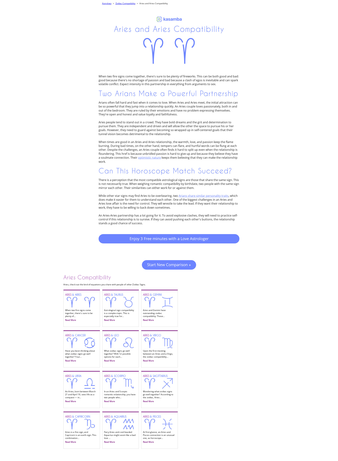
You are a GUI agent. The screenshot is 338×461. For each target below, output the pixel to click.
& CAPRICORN (80, 429)
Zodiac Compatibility (125, 3)
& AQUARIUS (120, 429)
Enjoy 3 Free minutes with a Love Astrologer (169, 238)
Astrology (106, 3)
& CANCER (80, 348)
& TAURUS (119, 307)
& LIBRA (80, 388)
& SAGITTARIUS (158, 388)
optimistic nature (149, 158)
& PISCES (159, 429)
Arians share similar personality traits (204, 196)
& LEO (117, 348)
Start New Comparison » (169, 264)
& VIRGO (158, 348)
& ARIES (79, 307)
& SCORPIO (120, 388)
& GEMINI (154, 307)
